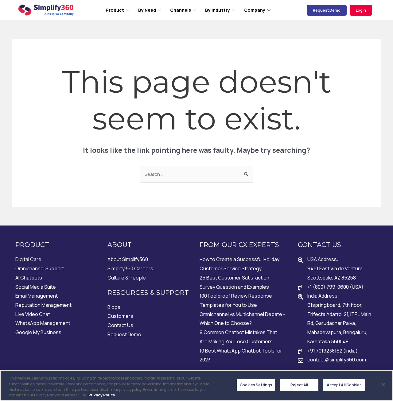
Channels (180, 10)
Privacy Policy (101, 395)
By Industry (217, 10)
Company (254, 10)
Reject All (299, 385)
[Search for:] (196, 174)
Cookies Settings (256, 385)
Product (115, 10)
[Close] (383, 384)
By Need (147, 10)
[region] (196, 385)
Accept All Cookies (344, 385)
